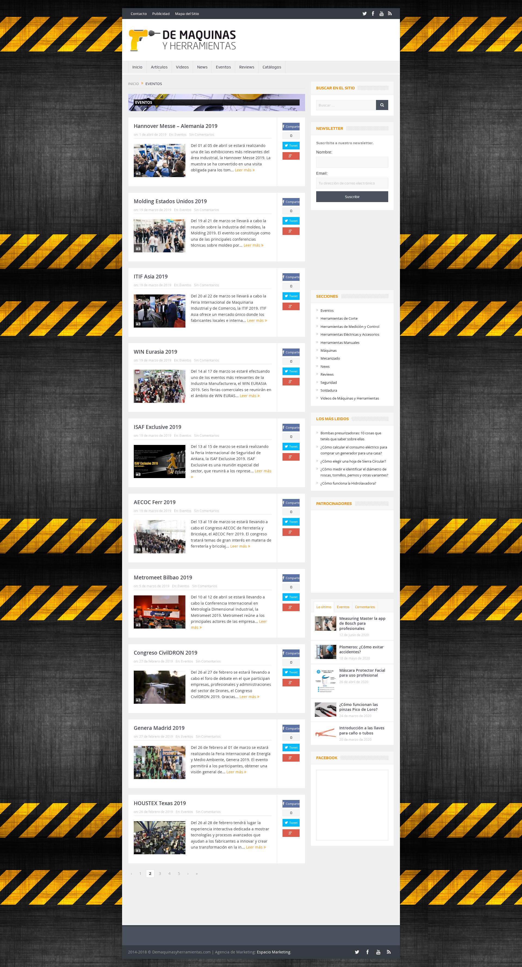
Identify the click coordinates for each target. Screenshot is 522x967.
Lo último (323, 607)
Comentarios (365, 607)
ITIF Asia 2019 (151, 276)
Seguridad (329, 382)
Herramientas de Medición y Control (350, 326)
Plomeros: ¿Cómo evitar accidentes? (361, 649)
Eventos (223, 67)
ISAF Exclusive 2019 (157, 427)
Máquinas (329, 350)
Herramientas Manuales (340, 342)
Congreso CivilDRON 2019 (165, 652)
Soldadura (329, 390)
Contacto (139, 13)
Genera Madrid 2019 (159, 727)
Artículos (159, 67)
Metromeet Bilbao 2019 (163, 577)
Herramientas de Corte (339, 318)
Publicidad (161, 13)
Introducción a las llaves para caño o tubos (361, 730)
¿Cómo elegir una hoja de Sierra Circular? (353, 461)
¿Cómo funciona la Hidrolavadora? (348, 483)
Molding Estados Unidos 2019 (170, 201)
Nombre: (324, 152)
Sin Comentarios (201, 134)
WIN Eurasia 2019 (155, 351)
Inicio (137, 67)
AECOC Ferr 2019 (155, 502)
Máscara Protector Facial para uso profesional (362, 673)
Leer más (244, 169)
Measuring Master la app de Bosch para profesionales (362, 623)
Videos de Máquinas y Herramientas (350, 398)
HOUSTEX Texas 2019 (160, 803)
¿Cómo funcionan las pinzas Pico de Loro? (358, 707)
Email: (322, 173)
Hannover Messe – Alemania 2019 (175, 126)
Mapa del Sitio (187, 13)
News (202, 67)
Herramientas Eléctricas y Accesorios (350, 334)
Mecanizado (330, 358)
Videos (182, 67)
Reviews (246, 67)
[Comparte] (291, 156)
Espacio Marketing (273, 952)
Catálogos (272, 67)
